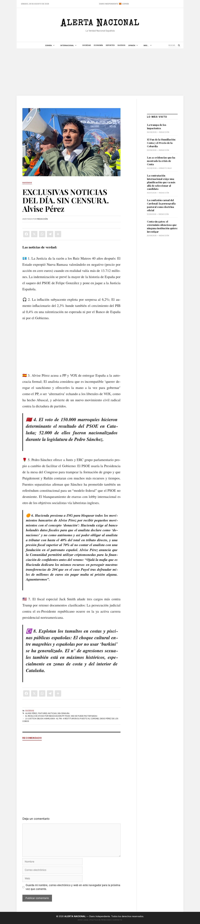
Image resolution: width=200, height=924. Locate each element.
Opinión (131, 45)
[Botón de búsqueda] (179, 45)
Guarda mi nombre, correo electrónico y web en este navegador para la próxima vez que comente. (73, 887)
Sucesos (121, 45)
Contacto (117, 920)
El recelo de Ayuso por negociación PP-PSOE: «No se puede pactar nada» (61, 716)
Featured (42, 713)
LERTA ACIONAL (100, 24)
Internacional (67, 45)
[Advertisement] (100, 72)
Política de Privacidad (100, 920)
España (48, 45)
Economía (98, 45)
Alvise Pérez (31, 713)
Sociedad (86, 45)
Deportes (110, 45)
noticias (52, 713)
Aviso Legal (83, 920)
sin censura (63, 713)
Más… (146, 45)
